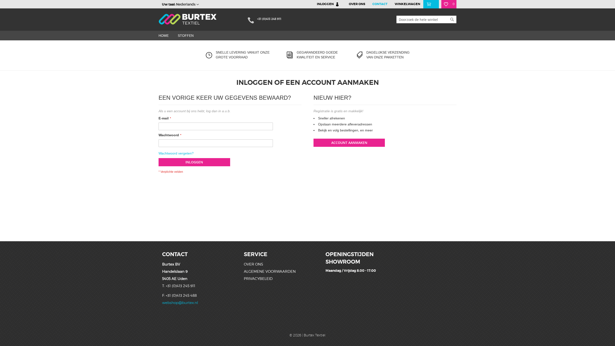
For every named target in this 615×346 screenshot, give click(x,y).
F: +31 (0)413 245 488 (179, 295)
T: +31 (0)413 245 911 (178, 286)
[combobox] (426, 19)
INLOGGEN (325, 4)
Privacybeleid (258, 279)
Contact (379, 4)
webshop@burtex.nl (180, 303)
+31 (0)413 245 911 (269, 19)
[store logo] (188, 19)
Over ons (253, 264)
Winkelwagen (407, 4)
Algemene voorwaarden (270, 271)
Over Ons (357, 4)
